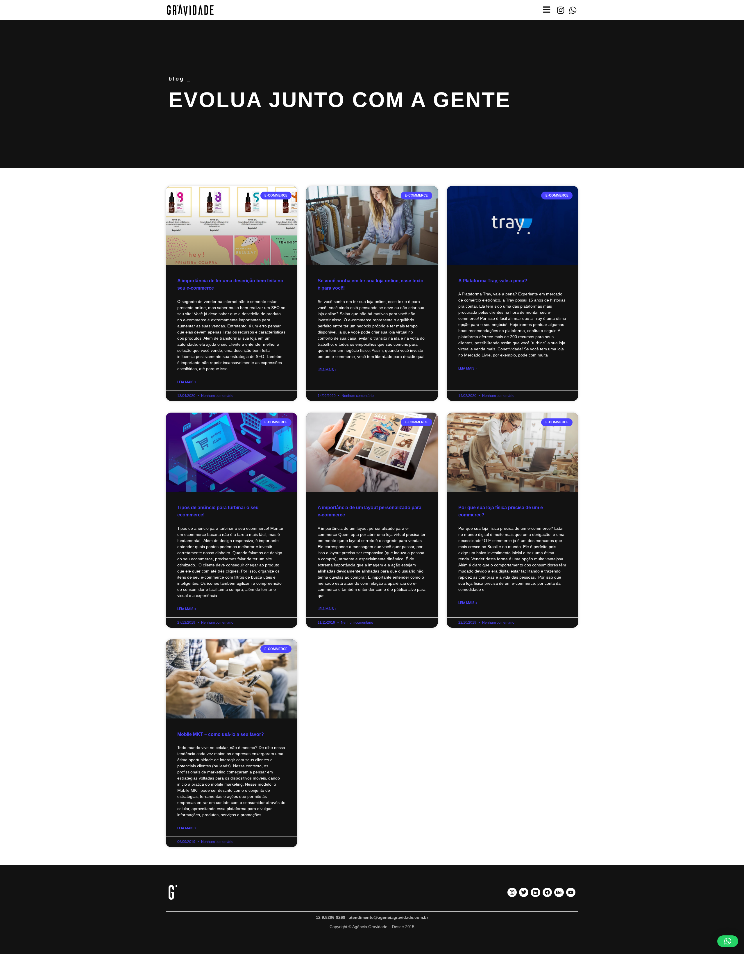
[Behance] (559, 892)
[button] (727, 941)
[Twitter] (523, 892)
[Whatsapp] (573, 10)
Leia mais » (186, 382)
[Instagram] (561, 10)
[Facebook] (547, 892)
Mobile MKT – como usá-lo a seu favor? (220, 734)
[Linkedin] (535, 892)
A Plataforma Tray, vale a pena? (492, 280)
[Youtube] (570, 892)
